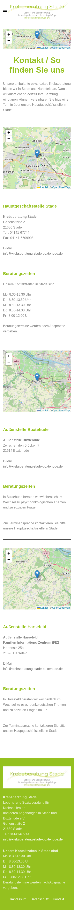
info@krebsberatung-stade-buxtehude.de (33, 253)
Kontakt (58, 899)
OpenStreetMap (61, 47)
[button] (5, 10)
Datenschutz (39, 899)
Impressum (18, 899)
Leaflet (44, 47)
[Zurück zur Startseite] (37, 10)
